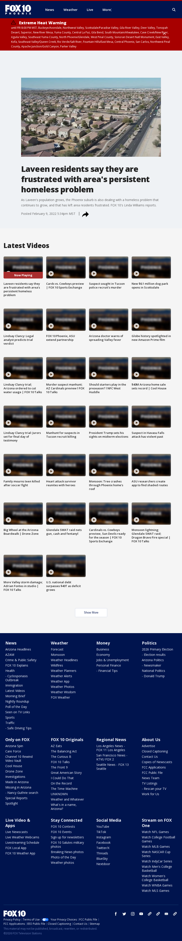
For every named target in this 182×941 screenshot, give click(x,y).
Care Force (13, 751)
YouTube (102, 826)
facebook (115, 913)
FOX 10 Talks (60, 762)
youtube (141, 913)
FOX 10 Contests (63, 826)
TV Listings (149, 783)
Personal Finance (108, 665)
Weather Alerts (61, 676)
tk (149, 913)
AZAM (9, 654)
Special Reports (16, 798)
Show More (91, 612)
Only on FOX (17, 739)
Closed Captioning (155, 751)
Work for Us (150, 794)
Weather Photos (62, 687)
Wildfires (57, 665)
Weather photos (62, 862)
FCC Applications (154, 767)
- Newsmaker (151, 665)
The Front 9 (59, 767)
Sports (10, 717)
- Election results (154, 654)
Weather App (60, 681)
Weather (59, 643)
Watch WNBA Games (157, 885)
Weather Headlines (64, 660)
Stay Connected (66, 820)
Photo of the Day (63, 857)
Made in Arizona (17, 782)
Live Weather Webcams (22, 837)
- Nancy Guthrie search (21, 793)
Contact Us (150, 756)
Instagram (103, 837)
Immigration (14, 685)
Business (102, 649)
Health (10, 671)
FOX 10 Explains (16, 665)
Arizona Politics (153, 660)
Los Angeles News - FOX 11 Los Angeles (110, 748)
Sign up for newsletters (67, 837)
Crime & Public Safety (20, 660)
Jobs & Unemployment (112, 660)
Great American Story (66, 772)
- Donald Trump (153, 676)
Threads (102, 853)
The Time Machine (64, 789)
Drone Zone (14, 771)
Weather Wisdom (63, 692)
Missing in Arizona (18, 787)
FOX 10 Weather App (20, 853)
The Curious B (61, 756)
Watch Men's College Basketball (157, 868)
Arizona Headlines (18, 649)
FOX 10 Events (61, 832)
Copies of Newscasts (157, 762)
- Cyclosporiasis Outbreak (16, 678)
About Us (151, 739)
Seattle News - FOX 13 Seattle (112, 766)
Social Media (108, 820)
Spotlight (11, 803)
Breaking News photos (67, 852)
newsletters (174, 913)
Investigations (15, 776)
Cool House (13, 766)
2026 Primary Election (157, 649)
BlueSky (102, 858)
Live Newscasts (16, 832)
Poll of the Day (16, 707)
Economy (103, 654)
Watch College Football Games (158, 839)
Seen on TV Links (17, 712)
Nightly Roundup (17, 701)
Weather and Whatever (67, 799)
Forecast (57, 649)
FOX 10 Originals (67, 739)
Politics (149, 643)
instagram (132, 913)
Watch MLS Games (155, 890)
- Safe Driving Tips (18, 728)
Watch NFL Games (155, 832)
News (10, 643)
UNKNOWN (59, 794)
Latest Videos (15, 691)
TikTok (101, 832)
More (107, 9)
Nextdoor (103, 864)
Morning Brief (15, 696)
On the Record (61, 783)
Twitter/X (102, 848)
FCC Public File (152, 772)
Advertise (148, 746)
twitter (124, 913)
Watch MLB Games (156, 846)
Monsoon (58, 654)
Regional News (111, 739)
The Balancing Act (64, 751)
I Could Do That (62, 778)
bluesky (158, 913)
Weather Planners (63, 671)
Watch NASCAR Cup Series (156, 854)
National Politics (153, 671)
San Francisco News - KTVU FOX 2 (111, 757)
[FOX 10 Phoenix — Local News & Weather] (20, 9)
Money (103, 643)
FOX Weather (60, 697)
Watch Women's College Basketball (155, 878)
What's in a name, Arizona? (64, 807)
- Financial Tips (107, 671)
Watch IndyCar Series (157, 861)
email (166, 913)
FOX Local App (15, 848)
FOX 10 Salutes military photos (67, 844)
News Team (150, 778)
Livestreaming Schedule (22, 842)
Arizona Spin (14, 746)
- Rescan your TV (154, 789)
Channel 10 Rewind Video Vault (19, 758)
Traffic (10, 723)
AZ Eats (56, 746)
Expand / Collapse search (174, 9)
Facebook (103, 842)
